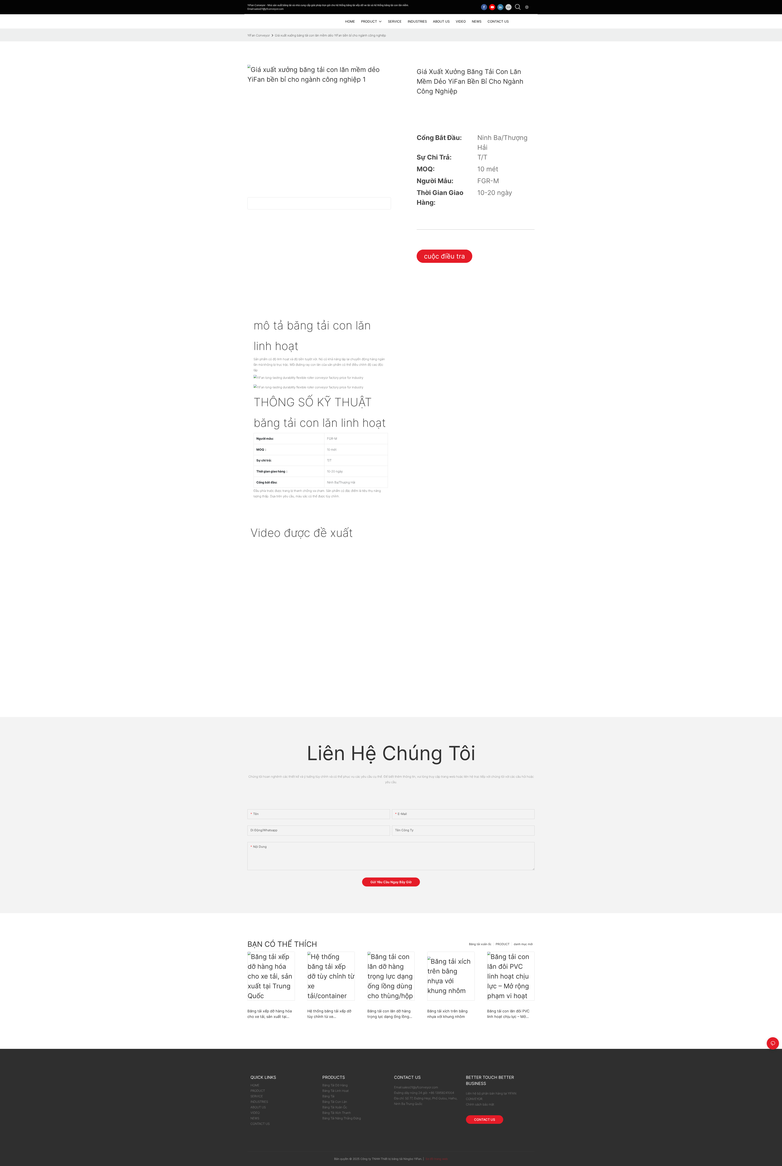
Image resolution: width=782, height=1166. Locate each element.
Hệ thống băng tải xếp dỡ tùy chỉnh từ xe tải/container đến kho (329, 1014)
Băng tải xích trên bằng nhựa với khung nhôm (447, 1014)
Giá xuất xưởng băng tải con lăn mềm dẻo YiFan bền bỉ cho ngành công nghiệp (330, 35)
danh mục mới (523, 944)
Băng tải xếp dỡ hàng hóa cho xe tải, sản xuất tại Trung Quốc (269, 1014)
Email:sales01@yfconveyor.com (265, 8)
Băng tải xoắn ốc (480, 944)
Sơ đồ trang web (436, 1158)
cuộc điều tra (444, 256)
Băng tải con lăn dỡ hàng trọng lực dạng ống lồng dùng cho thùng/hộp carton (389, 1014)
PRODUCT (503, 944)
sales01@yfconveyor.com (420, 1087)
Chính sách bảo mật (480, 1104)
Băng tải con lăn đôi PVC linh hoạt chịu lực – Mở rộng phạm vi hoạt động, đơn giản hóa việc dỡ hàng (510, 1014)
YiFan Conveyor (258, 35)
